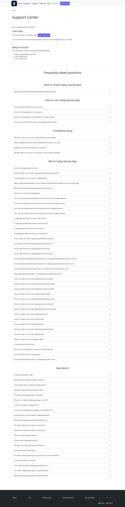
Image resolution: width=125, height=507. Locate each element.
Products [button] (26, 3)
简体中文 (110, 503)
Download (55, 3)
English (103, 503)
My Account (65, 3)
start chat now (44, 35)
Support (35, 3)
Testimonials (46, 498)
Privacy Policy (89, 498)
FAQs (48, 3)
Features (42, 3)
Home (20, 3)
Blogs (15, 498)
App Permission (68, 498)
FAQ (29, 498)
